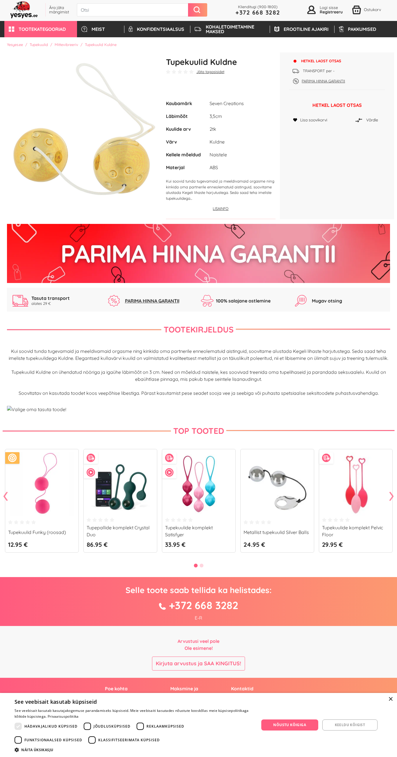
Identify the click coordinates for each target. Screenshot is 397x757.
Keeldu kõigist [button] (350, 724)
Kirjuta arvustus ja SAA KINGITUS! (198, 663)
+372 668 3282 (257, 12)
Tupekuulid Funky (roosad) (37, 532)
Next (391, 497)
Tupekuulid (39, 44)
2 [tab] (201, 565)
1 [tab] (196, 565)
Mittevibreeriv (66, 44)
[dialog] (198, 725)
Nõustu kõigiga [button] (289, 724)
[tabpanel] (42, 503)
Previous (5, 497)
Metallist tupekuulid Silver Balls (276, 532)
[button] (40, 29)
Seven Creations (227, 103)
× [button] (390, 699)
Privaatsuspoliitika (63, 716)
